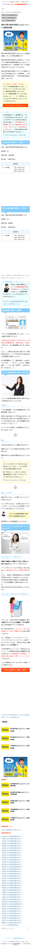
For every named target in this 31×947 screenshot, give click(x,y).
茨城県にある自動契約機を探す (11, 852)
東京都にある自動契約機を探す (11, 864)
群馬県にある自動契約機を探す (11, 857)
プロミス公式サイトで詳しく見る (15, 670)
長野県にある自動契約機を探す (11, 873)
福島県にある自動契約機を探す (11, 850)
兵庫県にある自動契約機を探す (11, 899)
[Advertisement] (15, 692)
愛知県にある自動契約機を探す (11, 887)
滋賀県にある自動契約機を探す (11, 892)
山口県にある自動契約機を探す (11, 915)
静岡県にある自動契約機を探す (11, 885)
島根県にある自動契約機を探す (11, 908)
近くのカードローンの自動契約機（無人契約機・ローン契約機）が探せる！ (15, 941)
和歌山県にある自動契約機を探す (11, 904)
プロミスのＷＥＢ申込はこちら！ (15, 105)
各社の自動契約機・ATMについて (11, 830)
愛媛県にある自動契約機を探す (11, 922)
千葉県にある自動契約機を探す (11, 862)
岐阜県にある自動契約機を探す (11, 883)
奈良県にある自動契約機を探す (11, 901)
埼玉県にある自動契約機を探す (11, 859)
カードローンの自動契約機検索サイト (15, 938)
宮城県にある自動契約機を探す (11, 843)
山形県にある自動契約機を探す (11, 848)
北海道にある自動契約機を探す (11, 836)
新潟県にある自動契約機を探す (11, 869)
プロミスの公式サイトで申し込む (15, 135)
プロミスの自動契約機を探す (12, 717)
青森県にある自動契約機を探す (11, 838)
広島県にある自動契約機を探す (11, 913)
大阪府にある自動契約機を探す (11, 897)
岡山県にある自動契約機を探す (11, 911)
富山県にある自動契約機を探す (11, 876)
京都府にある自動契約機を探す (11, 894)
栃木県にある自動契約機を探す (11, 855)
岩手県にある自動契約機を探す (11, 841)
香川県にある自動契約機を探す (11, 920)
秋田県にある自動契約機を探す (11, 845)
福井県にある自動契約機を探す (11, 880)
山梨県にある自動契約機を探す (11, 871)
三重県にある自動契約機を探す (11, 890)
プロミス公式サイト (11, 278)
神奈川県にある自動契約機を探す (10, 714)
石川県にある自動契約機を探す (11, 878)
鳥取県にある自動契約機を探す (11, 906)
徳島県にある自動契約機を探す (11, 918)
